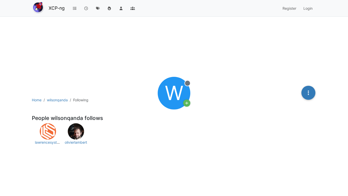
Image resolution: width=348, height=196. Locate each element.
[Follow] (186, 103)
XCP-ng (57, 8)
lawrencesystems (49, 142)
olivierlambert (76, 142)
